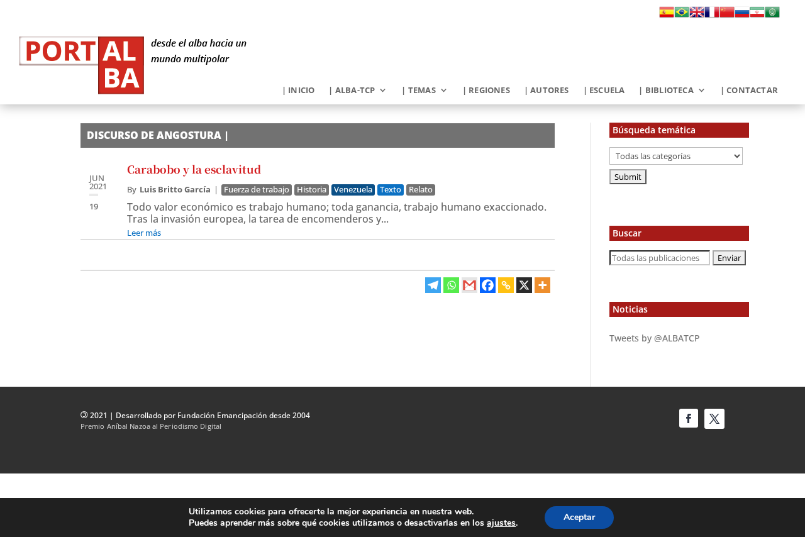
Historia (311, 189)
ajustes (501, 523)
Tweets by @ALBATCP (654, 338)
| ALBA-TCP (351, 91)
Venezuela (353, 189)
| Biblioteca (665, 91)
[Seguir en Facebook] (688, 418)
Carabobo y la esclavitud (194, 169)
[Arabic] (772, 16)
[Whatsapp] (451, 285)
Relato (421, 189)
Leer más (144, 232)
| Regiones (486, 91)
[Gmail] (469, 285)
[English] (696, 16)
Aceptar (579, 517)
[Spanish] (666, 16)
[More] (542, 285)
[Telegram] (433, 285)
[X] (524, 285)
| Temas (418, 91)
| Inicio (298, 91)
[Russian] (742, 16)
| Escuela (604, 91)
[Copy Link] (506, 285)
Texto (390, 189)
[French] (711, 16)
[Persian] (757, 16)
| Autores (546, 91)
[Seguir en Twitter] (714, 419)
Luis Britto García (175, 189)
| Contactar (749, 91)
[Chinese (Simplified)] (727, 16)
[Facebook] (488, 285)
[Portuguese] (681, 16)
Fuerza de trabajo (256, 189)
